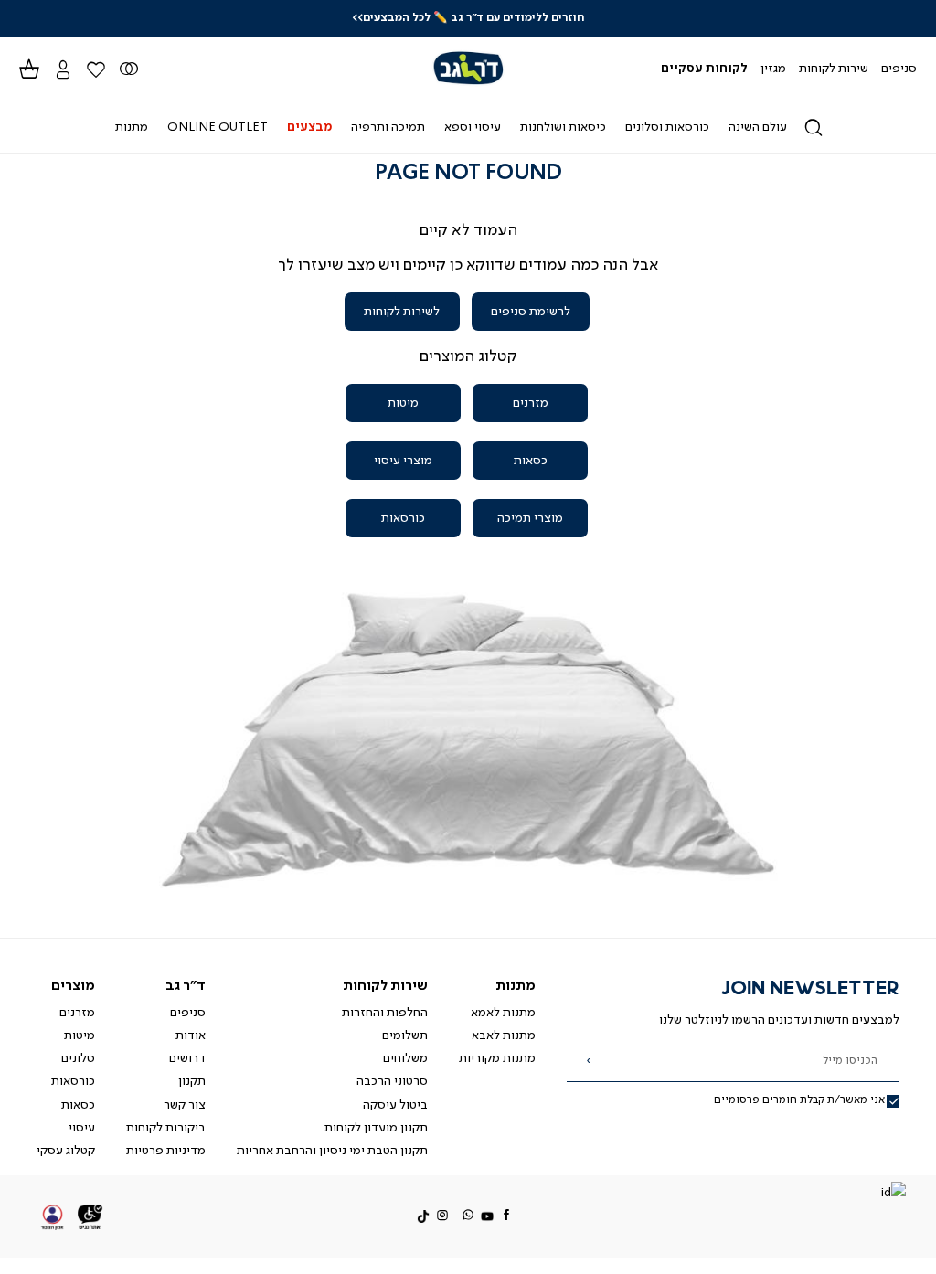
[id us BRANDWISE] (893, 1194)
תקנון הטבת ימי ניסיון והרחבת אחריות (332, 1150)
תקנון (192, 1081)
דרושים (187, 1058)
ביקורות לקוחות (166, 1127)
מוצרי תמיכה (530, 518)
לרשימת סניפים (530, 311)
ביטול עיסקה (395, 1105)
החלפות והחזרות (385, 1012)
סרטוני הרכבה (392, 1081)
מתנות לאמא (503, 1012)
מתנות (515, 986)
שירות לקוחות (385, 986)
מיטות (403, 403)
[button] (62, 68)
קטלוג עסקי (66, 1150)
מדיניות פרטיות (166, 1150)
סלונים (78, 1058)
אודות (191, 1035)
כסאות (531, 460)
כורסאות (403, 518)
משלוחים (405, 1058)
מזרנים (530, 403)
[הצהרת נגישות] (90, 1216)
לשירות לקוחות (402, 311)
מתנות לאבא (504, 1035)
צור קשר (185, 1105)
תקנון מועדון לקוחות (376, 1127)
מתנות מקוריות (497, 1058)
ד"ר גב (185, 986)
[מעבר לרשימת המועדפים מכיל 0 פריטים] (128, 68)
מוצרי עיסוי (403, 460)
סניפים (188, 1012)
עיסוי (82, 1127)
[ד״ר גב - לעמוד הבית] (467, 68)
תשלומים (405, 1035)
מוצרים (73, 986)
